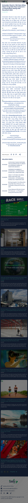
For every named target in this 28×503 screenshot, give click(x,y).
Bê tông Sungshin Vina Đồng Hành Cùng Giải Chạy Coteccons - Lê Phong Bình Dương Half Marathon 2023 (16, 184)
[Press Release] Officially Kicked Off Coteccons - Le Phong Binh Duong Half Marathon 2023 (16, 191)
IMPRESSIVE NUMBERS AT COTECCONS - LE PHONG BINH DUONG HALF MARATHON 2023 (16, 171)
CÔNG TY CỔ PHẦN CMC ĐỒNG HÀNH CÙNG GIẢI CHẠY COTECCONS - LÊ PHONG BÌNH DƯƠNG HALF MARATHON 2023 (16, 177)
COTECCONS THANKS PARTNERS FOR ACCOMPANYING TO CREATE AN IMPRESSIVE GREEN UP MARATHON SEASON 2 (16, 165)
